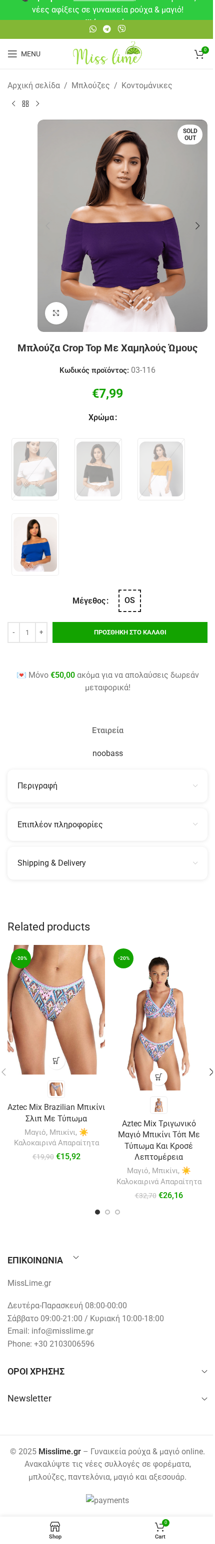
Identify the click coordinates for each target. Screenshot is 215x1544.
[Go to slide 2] (107, 1212)
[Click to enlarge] (56, 313)
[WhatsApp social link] (93, 29)
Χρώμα (101, 417)
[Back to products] (26, 104)
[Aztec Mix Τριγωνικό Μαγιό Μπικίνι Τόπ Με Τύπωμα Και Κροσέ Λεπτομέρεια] (159, 1018)
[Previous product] (14, 104)
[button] (48, 226)
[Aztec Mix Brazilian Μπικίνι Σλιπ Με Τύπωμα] (56, 1010)
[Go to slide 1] (97, 1212)
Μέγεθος (89, 601)
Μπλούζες (91, 85)
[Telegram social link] (107, 29)
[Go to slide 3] (117, 1212)
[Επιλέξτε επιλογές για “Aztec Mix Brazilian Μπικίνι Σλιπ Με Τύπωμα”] (56, 1061)
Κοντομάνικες (147, 85)
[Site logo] (107, 53)
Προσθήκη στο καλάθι (130, 632)
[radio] (35, 469)
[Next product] (38, 104)
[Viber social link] (121, 29)
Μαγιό (35, 1132)
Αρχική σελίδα (34, 85)
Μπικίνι (63, 1132)
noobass (107, 753)
